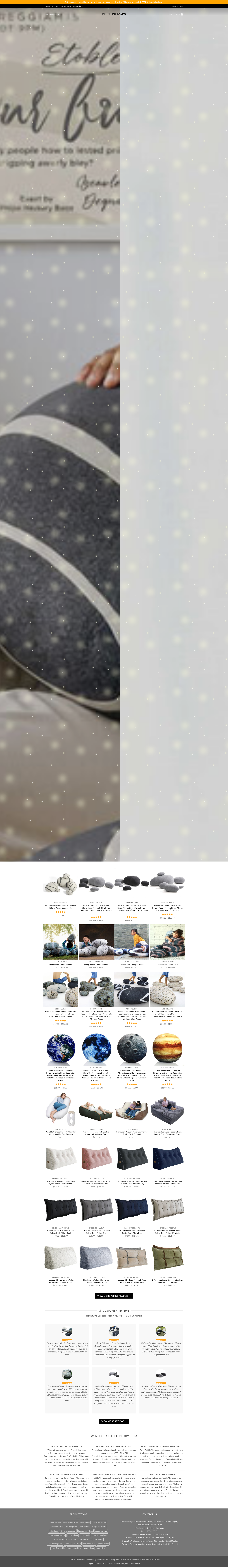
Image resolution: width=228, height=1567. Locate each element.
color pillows (85, 1522)
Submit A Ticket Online (152, 1525)
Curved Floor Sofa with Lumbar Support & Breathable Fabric (96, 1133)
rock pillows (98, 1539)
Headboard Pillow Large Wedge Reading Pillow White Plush (60, 1281)
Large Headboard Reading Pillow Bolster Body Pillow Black (60, 1231)
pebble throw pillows (99, 1535)
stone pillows (89, 1548)
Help (181, 6)
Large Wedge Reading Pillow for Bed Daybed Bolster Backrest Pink (96, 1182)
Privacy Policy (91, 1560)
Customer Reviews (146, 1560)
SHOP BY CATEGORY (52, 14)
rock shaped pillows (55, 1544)
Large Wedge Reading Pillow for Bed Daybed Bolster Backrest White (60, 1182)
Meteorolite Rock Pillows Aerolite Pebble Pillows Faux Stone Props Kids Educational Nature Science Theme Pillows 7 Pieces (96, 1015)
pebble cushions (101, 1531)
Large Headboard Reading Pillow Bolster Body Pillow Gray (96, 1231)
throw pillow (100, 1548)
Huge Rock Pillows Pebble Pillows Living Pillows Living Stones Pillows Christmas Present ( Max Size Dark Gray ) (132, 909)
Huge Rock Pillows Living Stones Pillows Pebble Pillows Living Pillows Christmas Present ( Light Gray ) (167, 907)
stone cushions (103, 1544)
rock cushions (71, 1539)
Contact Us (175, 6)
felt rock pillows (71, 1527)
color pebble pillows (70, 1522)
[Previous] (8, 433)
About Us (71, 1560)
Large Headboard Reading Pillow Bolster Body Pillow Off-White (167, 1231)
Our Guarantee (102, 1560)
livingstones (53, 1531)
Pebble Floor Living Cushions (132, 964)
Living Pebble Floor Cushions (96, 964)
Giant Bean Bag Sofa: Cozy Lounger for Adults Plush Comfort (132, 1133)
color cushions (56, 1522)
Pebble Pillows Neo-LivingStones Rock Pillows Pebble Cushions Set (60, 906)
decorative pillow (57, 1527)
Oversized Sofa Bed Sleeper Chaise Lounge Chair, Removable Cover (167, 1133)
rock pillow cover (85, 1539)
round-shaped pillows (73, 1544)
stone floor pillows (75, 1548)
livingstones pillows (85, 1531)
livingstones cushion (68, 1531)
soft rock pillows (89, 1544)
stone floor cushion (58, 1548)
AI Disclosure (134, 1560)
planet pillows (59, 1539)
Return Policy (80, 1560)
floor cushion (84, 1527)
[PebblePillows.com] (114, 14)
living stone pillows (99, 1527)
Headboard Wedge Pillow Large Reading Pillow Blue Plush (96, 1281)
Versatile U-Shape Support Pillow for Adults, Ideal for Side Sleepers (61, 1133)
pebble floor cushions (57, 1535)
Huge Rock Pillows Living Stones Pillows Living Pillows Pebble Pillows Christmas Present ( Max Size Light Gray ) (96, 909)
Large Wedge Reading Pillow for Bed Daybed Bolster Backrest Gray (132, 1182)
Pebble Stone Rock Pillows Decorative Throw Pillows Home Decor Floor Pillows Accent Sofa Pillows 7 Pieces (167, 1013)
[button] (170, 14)
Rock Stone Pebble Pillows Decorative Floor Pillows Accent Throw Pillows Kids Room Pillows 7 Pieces (60, 1013)
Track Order (124, 1560)
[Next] (220, 433)
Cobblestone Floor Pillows (167, 964)
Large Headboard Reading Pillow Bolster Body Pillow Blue (131, 1231)
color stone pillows (99, 1522)
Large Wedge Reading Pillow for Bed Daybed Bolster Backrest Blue (167, 1182)
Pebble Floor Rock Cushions (60, 964)
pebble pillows (72, 1535)
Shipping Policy (114, 1560)
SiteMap (157, 1560)
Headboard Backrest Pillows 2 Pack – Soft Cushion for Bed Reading (132, 1281)
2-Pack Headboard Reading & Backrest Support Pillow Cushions (167, 1281)
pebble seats (85, 1535)
